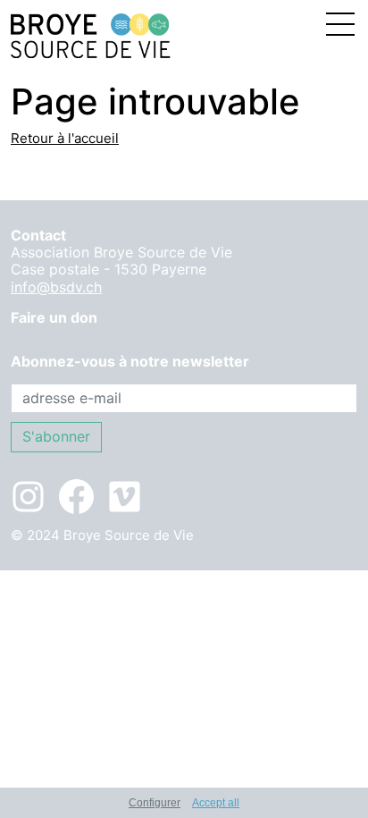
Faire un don (54, 317)
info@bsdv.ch (56, 287)
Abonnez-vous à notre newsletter (130, 361)
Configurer (154, 803)
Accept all (215, 803)
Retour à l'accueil (65, 138)
